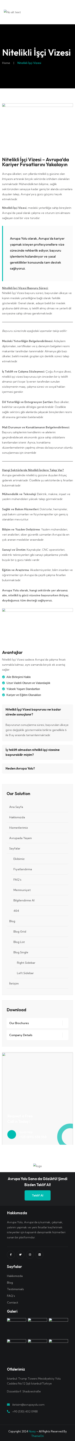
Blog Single (20, 952)
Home (6, 63)
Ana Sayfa (16, 807)
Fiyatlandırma (22, 869)
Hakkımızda (17, 817)
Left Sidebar (25, 973)
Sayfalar (14, 848)
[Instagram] (30, 1255)
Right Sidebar (26, 962)
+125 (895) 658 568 (33, 1137)
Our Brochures (19, 1023)
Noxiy (32, 1431)
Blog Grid (19, 931)
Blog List (19, 942)
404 (16, 910)
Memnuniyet (22, 890)
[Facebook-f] (11, 1255)
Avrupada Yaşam (20, 838)
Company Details (20, 1035)
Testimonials (15, 1289)
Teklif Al (37, 1195)
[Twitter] (20, 1255)
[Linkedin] (39, 1255)
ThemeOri (37, 1436)
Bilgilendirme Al (24, 900)
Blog (12, 921)
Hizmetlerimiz (18, 827)
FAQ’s (17, 879)
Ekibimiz (19, 859)
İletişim (14, 983)
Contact (12, 1302)
